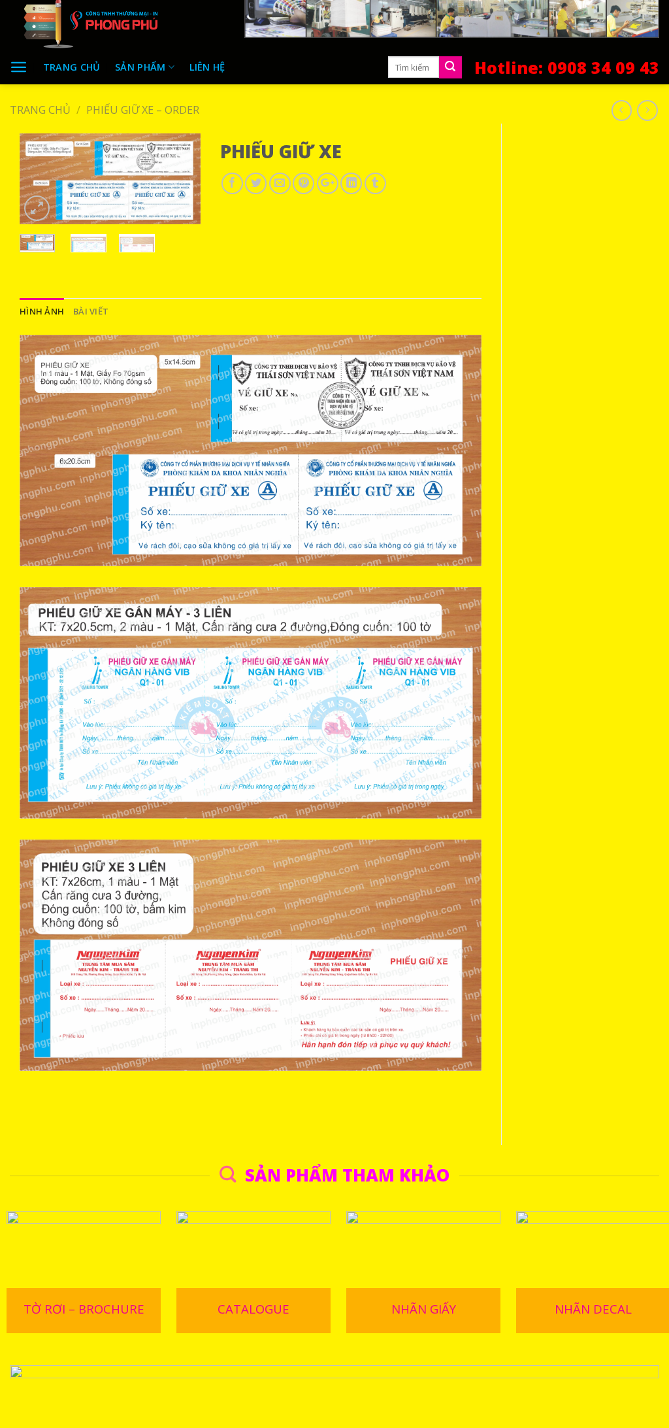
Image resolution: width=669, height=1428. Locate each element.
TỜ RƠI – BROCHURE (84, 1309)
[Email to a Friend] (280, 183)
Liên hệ (207, 66)
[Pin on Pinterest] (303, 183)
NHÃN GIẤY (423, 1309)
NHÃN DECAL (593, 1309)
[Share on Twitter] (256, 183)
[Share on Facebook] (232, 183)
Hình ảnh (42, 311)
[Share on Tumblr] (375, 183)
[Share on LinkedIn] (351, 183)
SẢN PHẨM (140, 66)
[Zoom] (37, 208)
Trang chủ (72, 66)
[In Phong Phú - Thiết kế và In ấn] (117, 25)
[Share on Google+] (327, 183)
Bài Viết (90, 311)
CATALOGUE (253, 1309)
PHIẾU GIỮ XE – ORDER (142, 110)
